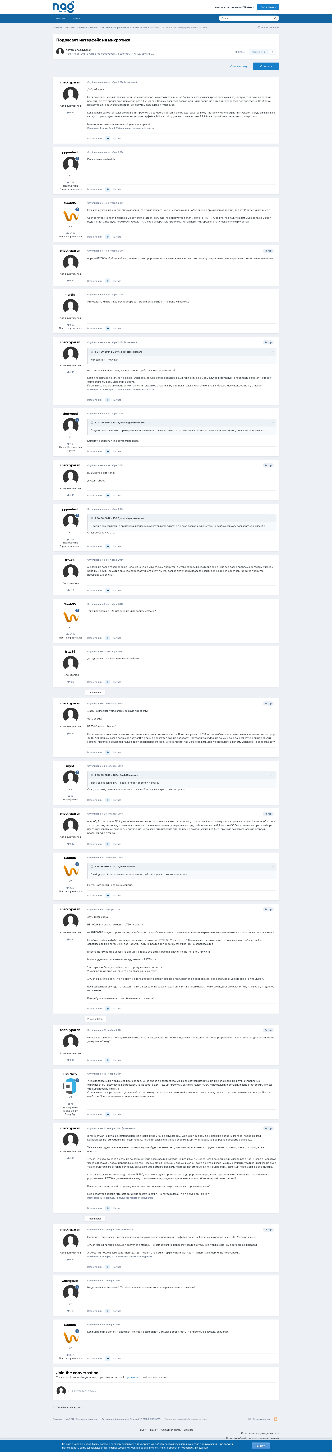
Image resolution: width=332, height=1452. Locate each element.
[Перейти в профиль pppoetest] (71, 164)
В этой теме (261, 18)
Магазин (60, 18)
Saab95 (70, 203)
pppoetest (70, 152)
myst (70, 766)
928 (72, 324)
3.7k (72, 182)
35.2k (72, 233)
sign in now (131, 1377)
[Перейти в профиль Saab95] (71, 215)
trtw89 (70, 560)
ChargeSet (70, 1281)
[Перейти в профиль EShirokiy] (71, 1086)
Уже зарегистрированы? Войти (234, 7)
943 (72, 112)
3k (71, 1104)
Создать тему (238, 66)
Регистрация (268, 7)
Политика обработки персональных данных (252, 1438)
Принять (260, 1445)
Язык (142, 1429)
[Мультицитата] (107, 138)
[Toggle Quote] (92, 351)
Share (241, 51)
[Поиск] (275, 18)
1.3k (72, 443)
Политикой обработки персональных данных (180, 1447)
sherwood (70, 413)
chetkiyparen (83, 49)
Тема (153, 1429)
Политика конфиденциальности (260, 1433)
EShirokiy (70, 1074)
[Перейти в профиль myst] (71, 778)
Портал (76, 18)
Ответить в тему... (86, 1390)
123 (72, 590)
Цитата (117, 138)
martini (70, 294)
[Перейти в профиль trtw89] (71, 572)
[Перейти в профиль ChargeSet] (71, 1293)
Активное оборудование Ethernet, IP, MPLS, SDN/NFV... (121, 53)
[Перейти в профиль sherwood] (71, 426)
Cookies (188, 1429)
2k (71, 796)
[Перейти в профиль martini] (71, 307)
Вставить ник (94, 138)
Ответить (266, 66)
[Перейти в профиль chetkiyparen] (60, 52)
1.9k (72, 1310)
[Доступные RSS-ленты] (275, 1419)
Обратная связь (171, 1429)
